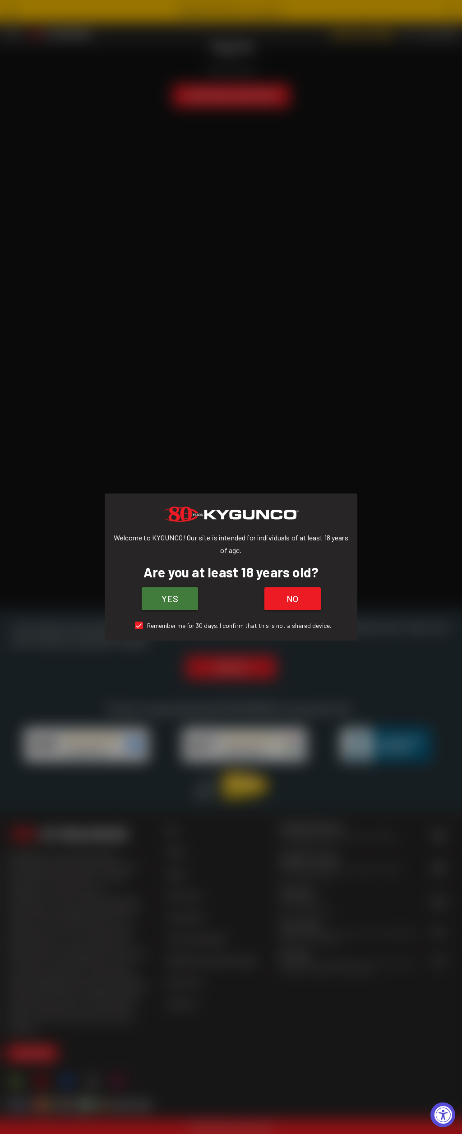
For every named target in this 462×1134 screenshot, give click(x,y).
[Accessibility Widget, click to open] (442, 1114)
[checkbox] (231, 625)
